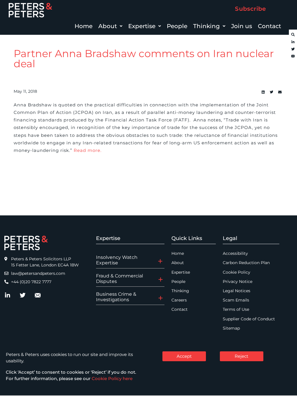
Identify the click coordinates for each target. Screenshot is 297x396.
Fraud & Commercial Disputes (119, 278)
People (177, 26)
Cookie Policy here (112, 378)
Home (84, 26)
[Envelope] (293, 56)
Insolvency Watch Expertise (116, 260)
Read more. (88, 150)
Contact (269, 26)
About (107, 26)
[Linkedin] (263, 92)
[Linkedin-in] (293, 42)
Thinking (206, 26)
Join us (241, 26)
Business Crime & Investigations (116, 296)
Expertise (141, 26)
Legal (230, 238)
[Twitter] (293, 49)
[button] (110, 26)
